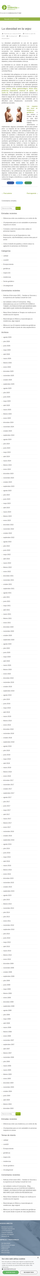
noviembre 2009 (8, 968)
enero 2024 (7, 469)
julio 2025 (6, 392)
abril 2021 (6, 610)
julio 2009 (6, 980)
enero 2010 (7, 959)
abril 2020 (6, 661)
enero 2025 (7, 418)
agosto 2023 (7, 490)
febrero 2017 (7, 823)
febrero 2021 (7, 618)
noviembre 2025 (8, 375)
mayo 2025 (7, 401)
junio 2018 (6, 755)
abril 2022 (6, 559)
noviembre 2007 (8, 1040)
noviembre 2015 (8, 882)
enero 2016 (7, 874)
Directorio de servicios (7, 1227)
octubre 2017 (7, 789)
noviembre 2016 (8, 831)
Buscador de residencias (11, 19)
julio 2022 (6, 546)
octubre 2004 (7, 1091)
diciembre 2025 (8, 371)
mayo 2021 (7, 605)
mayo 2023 (7, 503)
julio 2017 (6, 801)
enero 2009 (7, 997)
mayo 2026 (7, 350)
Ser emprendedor (5, 1243)
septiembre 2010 (8, 929)
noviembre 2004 (8, 1087)
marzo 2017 (7, 818)
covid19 (5, 260)
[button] (20, 1269)
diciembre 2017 (8, 780)
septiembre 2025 (8, 384)
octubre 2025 (7, 380)
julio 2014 (6, 912)
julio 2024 (6, 444)
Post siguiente (32, 193)
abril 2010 (6, 946)
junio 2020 (6, 652)
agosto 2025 (7, 388)
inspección (6, 273)
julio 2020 (6, 648)
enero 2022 (7, 571)
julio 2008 (6, 1014)
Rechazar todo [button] (29, 1272)
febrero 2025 (7, 414)
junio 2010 (6, 938)
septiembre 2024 (8, 435)
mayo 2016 (7, 857)
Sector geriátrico (8, 281)
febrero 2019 (7, 720)
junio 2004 (6, 1095)
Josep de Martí (16, 33)
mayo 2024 (7, 452)
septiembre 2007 (8, 1044)
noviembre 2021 (8, 580)
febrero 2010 (7, 955)
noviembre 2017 (8, 784)
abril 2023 (6, 507)
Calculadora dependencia (8, 1229)
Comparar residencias (7, 1232)
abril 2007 (6, 1049)
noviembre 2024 (8, 426)
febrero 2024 (7, 465)
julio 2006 (6, 1061)
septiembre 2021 (8, 588)
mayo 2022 (7, 554)
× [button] (38, 1257)
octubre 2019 (7, 686)
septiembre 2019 (8, 691)
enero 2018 (7, 776)
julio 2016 (6, 848)
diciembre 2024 (8, 422)
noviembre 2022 (8, 529)
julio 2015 (6, 899)
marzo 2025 (7, 409)
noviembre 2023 (8, 478)
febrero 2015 (7, 904)
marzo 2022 (7, 563)
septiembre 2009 (8, 976)
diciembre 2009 (8, 963)
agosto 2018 (7, 746)
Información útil (5, 1236)
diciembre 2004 (8, 1083)
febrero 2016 (7, 870)
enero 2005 (7, 1078)
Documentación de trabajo (8, 1245)
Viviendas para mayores (7, 1234)
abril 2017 (6, 814)
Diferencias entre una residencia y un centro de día (20, 218)
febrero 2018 (7, 772)
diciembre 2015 (8, 878)
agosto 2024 (7, 439)
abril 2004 (6, 1100)
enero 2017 (7, 827)
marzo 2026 (7, 358)
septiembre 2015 (8, 891)
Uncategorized (13, 36)
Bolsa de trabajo (29, 22)
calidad (5, 256)
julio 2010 (6, 933)
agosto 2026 (7, 337)
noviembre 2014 (8, 908)
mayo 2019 (7, 708)
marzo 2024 (7, 461)
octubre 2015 (7, 887)
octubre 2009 (7, 972)
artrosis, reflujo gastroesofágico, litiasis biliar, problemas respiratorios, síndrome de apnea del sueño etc (19, 90)
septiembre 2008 (8, 1006)
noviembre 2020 (8, 631)
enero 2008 (7, 1036)
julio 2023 (6, 495)
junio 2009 (6, 985)
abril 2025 (6, 405)
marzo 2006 (7, 1066)
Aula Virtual (7, 25)
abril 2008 (6, 1023)
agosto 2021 (7, 593)
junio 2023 (6, 499)
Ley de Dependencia (6, 1230)
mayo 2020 (7, 657)
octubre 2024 (7, 431)
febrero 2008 (7, 1031)
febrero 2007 (7, 1053)
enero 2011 (7, 921)
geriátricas (6, 268)
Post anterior (7, 193)
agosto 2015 (7, 895)
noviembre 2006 (8, 1057)
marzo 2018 (7, 767)
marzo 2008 (7, 1027)
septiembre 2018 (8, 742)
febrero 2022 (7, 567)
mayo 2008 (7, 1019)
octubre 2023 (7, 482)
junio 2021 (6, 601)
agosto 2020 (7, 644)
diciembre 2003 (8, 1108)
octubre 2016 (7, 835)
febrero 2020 (7, 669)
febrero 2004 (7, 1104)
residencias (7, 277)
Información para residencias (12, 22)
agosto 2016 (7, 844)
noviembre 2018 (8, 733)
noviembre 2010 (8, 925)
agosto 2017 (7, 797)
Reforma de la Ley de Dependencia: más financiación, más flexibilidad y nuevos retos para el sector (20, 237)
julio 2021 (6, 597)
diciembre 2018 (8, 729)
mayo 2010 (7, 942)
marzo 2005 (7, 1070)
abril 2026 (6, 354)
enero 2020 (7, 674)
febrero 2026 (7, 363)
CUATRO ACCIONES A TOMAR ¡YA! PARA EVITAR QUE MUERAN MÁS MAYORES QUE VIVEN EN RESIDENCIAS (19, 306)
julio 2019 (6, 699)
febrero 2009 (7, 993)
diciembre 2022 (8, 524)
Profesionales (4, 1249)
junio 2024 (6, 448)
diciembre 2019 (8, 678)
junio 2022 (6, 550)
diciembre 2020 (8, 627)
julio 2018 (6, 750)
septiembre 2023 (8, 486)
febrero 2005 (7, 1074)
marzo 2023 (7, 512)
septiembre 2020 (8, 640)
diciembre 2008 (8, 1002)
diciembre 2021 (8, 576)
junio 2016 (6, 853)
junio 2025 (6, 397)
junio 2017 (6, 806)
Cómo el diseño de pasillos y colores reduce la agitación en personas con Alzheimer (18, 245)
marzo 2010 (7, 951)
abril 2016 (6, 861)
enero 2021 (7, 622)
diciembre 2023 (8, 473)
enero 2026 (7, 367)
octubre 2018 (7, 737)
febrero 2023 (7, 516)
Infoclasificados (5, 1250)
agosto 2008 (7, 1010)
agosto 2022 (7, 542)
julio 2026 (6, 341)
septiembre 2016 (8, 840)
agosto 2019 (7, 695)
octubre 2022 (7, 533)
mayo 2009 (7, 989)
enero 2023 (7, 520)
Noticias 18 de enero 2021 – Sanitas (15, 295)
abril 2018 (6, 763)
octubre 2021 (7, 584)
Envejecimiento (8, 264)
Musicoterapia (8, 319)
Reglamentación (5, 1247)
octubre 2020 (7, 635)
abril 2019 (6, 712)
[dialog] (20, 1266)
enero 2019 (7, 725)
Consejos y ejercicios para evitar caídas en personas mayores (17, 230)
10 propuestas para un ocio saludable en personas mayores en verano (20, 223)
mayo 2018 (7, 759)
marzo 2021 (7, 614)
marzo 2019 (7, 716)
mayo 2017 (7, 810)
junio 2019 (6, 703)
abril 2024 (6, 456)
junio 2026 (6, 346)
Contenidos (17, 25)
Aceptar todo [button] (10, 1272)
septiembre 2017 (8, 793)
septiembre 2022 (8, 537)
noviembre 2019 (8, 682)
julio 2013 (6, 916)
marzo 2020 (7, 665)
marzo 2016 (7, 865)
